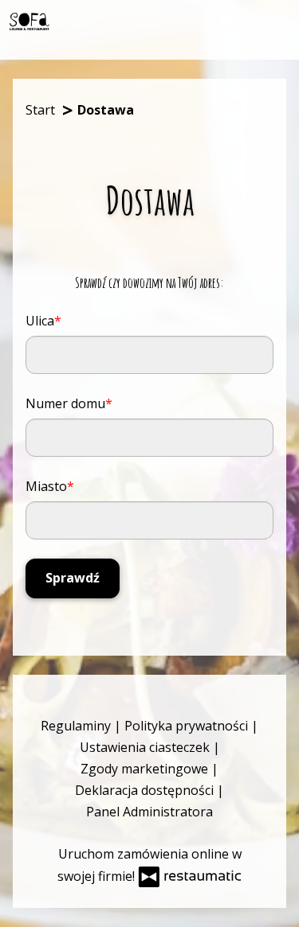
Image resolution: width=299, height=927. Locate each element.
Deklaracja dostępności (146, 790)
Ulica (40, 320)
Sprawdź (72, 577)
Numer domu (65, 403)
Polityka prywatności (187, 725)
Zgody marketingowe (146, 768)
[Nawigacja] (275, 21)
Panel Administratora (149, 811)
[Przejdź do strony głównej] (29, 22)
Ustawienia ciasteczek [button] (146, 747)
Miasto (46, 486)
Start (40, 109)
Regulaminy (77, 725)
